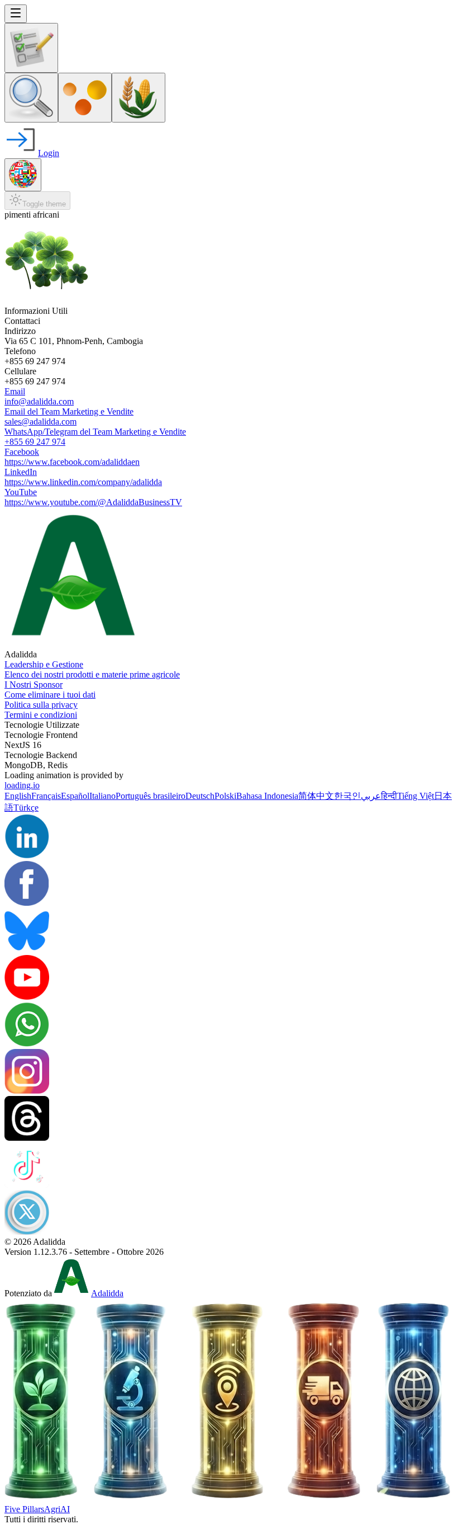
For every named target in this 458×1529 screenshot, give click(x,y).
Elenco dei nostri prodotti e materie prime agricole (92, 674)
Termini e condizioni (40, 714)
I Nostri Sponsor (33, 684)
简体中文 (316, 796)
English (17, 796)
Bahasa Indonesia (267, 796)
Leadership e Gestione (43, 664)
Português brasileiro (150, 796)
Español (75, 796)
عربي (371, 796)
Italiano (102, 796)
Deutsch (199, 796)
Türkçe (26, 807)
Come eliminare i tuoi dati (50, 694)
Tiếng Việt (415, 796)
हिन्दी (389, 796)
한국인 (347, 796)
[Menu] (15, 13)
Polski (225, 796)
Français (46, 796)
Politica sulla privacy (41, 704)
